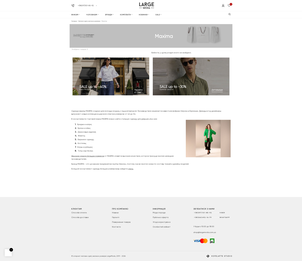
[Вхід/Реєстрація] (223, 5)
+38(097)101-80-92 (86, 5)
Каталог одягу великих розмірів (89, 21)
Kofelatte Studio (222, 256)
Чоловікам (91, 15)
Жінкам (74, 15)
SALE (157, 15)
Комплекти (125, 15)
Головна (74, 21)
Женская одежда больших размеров (87, 156)
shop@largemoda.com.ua (204, 232)
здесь (130, 169)
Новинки (143, 15)
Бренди (108, 15)
